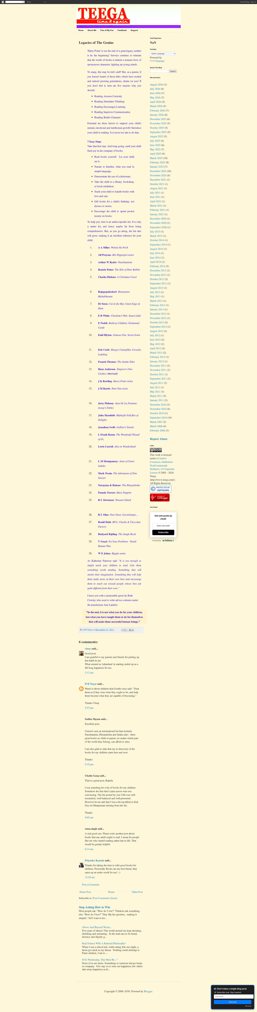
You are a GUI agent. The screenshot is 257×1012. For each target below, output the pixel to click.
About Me (92, 30)
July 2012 (155, 335)
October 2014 (157, 240)
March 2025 (156, 158)
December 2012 (158, 313)
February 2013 (157, 305)
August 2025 (156, 136)
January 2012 (157, 361)
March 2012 (156, 352)
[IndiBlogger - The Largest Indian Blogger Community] (160, 500)
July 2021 (155, 192)
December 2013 (158, 270)
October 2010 (157, 413)
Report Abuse (158, 439)
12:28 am (90, 877)
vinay (88, 648)
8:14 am (89, 849)
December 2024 (158, 171)
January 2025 (157, 166)
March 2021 (156, 205)
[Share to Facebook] (130, 630)
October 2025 (157, 127)
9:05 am (89, 817)
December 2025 (158, 119)
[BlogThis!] (125, 630)
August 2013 (156, 287)
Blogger (148, 991)
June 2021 (155, 196)
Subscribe (163, 532)
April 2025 (155, 153)
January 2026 (157, 114)
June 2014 (155, 257)
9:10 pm (89, 764)
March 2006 (156, 426)
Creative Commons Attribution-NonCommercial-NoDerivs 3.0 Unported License (162, 465)
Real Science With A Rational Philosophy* (104, 943)
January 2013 (157, 309)
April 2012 (155, 348)
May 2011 (155, 391)
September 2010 (158, 417)
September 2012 (158, 326)
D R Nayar (91, 684)
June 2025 (155, 145)
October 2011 (157, 374)
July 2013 (155, 292)
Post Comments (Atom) (105, 898)
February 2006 (157, 430)
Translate (159, 61)
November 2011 (158, 369)
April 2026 (155, 101)
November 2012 (158, 318)
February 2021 (157, 209)
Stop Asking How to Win (94, 907)
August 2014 (156, 248)
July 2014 (155, 253)
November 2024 (158, 175)
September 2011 (158, 378)
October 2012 (157, 322)
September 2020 (158, 227)
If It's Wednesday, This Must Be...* (100, 959)
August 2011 (156, 382)
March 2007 (156, 421)
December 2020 (158, 218)
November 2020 (158, 222)
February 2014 (157, 266)
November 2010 (158, 408)
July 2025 (155, 140)
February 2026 (157, 110)
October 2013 (157, 279)
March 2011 (156, 395)
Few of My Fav (107, 30)
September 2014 (158, 244)
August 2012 (156, 331)
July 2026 (155, 88)
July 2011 (155, 387)
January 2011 (157, 400)
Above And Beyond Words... (97, 927)
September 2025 (158, 132)
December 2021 (158, 179)
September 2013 (158, 283)
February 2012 (157, 356)
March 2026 (156, 106)
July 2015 (155, 231)
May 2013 (155, 296)
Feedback (122, 30)
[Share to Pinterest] (132, 630)
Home (81, 30)
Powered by (157, 541)
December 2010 (158, 404)
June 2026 (155, 93)
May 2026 (155, 97)
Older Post (137, 891)
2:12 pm (89, 672)
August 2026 (156, 84)
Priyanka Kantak (94, 860)
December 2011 (158, 365)
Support (134, 30)
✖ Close (248, 1006)
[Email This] (122, 630)
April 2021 (155, 201)
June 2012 (155, 339)
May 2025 (155, 149)
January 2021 (157, 214)
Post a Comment (90, 884)
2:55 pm (89, 707)
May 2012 (155, 344)
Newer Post (85, 891)
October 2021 (157, 184)
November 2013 (158, 274)
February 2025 (157, 162)
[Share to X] (127, 630)
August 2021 (156, 188)
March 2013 (156, 300)
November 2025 (158, 123)
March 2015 (156, 235)
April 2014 (155, 261)
